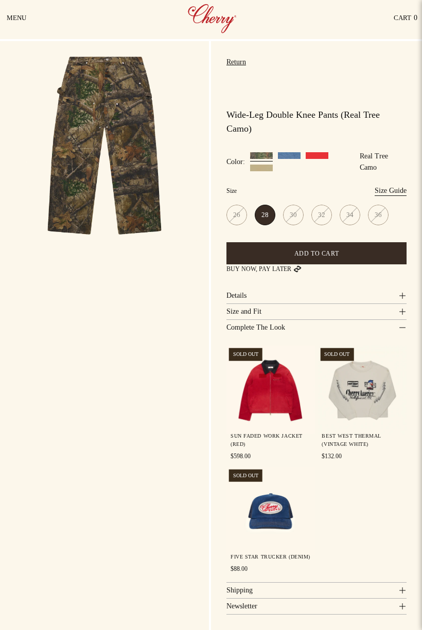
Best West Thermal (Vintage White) (351, 439)
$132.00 (332, 456)
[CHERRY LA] (213, 18)
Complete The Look (255, 327)
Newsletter (241, 606)
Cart (405, 20)
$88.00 (239, 569)
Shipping (239, 590)
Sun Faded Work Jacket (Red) (267, 439)
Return (236, 62)
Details (236, 295)
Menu (17, 21)
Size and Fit (243, 311)
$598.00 (241, 456)
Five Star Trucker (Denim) (270, 557)
